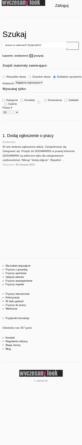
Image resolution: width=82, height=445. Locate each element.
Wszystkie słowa (16, 76)
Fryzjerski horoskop (17, 318)
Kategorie (12, 100)
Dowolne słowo (41, 76)
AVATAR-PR (42, 381)
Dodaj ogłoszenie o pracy (30, 135)
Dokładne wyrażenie (69, 76)
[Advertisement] (41, 186)
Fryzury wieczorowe (18, 293)
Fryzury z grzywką (16, 269)
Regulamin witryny (17, 341)
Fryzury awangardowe (19, 280)
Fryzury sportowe (16, 273)
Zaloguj (62, 5)
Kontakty (29, 100)
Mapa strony (13, 345)
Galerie (12, 103)
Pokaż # (7, 107)
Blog (8, 348)
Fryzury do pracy (16, 304)
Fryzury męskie (15, 284)
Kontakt (10, 337)
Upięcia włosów (15, 276)
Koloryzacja (12, 297)
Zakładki (73, 100)
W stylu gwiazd (14, 301)
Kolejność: (8, 83)
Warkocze (11, 308)
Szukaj (73, 45)
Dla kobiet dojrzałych (18, 265)
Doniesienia (55, 100)
